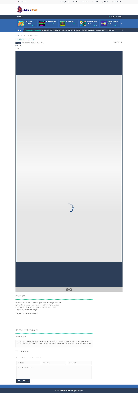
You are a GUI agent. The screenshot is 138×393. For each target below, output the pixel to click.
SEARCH (106, 2)
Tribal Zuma (69, 21)
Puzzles (20, 17)
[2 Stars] (109, 42)
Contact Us (85, 2)
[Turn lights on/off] (67, 289)
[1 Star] (108, 42)
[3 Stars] (110, 42)
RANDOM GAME (115, 17)
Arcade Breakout (51, 21)
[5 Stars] (112, 42)
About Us (75, 2)
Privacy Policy (64, 2)
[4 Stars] (111, 42)
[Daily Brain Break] (26, 9)
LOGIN (96, 2)
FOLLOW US (117, 2)
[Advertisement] (88, 9)
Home (18, 35)
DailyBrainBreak (65, 390)
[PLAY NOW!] (21, 23)
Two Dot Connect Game (33, 30)
